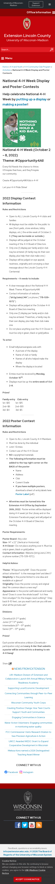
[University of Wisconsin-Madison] (27, 29)
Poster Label (22, 494)
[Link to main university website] (27, 809)
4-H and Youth (16, 66)
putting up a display (31, 99)
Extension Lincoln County (27, 35)
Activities (7, 70)
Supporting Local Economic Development (28, 688)
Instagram (28, 772)
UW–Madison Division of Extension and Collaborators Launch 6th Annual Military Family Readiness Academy (28, 678)
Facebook (13, 772)
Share (5, 663)
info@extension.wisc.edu (16, 851)
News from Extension (29, 668)
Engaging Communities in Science (28, 717)
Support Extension (36, 4)
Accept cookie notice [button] (27, 879)
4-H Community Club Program (37, 66)
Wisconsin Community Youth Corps (28, 702)
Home (5, 66)
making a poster (15, 104)
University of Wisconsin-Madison (27, 40)
